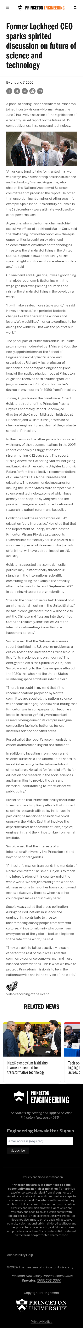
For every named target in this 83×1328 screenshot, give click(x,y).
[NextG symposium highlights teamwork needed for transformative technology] (32, 1050)
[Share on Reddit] (32, 91)
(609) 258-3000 (49, 1280)
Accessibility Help (20, 1255)
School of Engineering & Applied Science (41, 1097)
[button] (8, 7)
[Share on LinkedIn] (25, 91)
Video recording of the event (27, 994)
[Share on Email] (40, 91)
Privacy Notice (42, 1322)
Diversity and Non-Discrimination (41, 1177)
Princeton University (41, 1305)
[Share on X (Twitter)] (17, 91)
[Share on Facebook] (9, 91)
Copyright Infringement (41, 1293)
